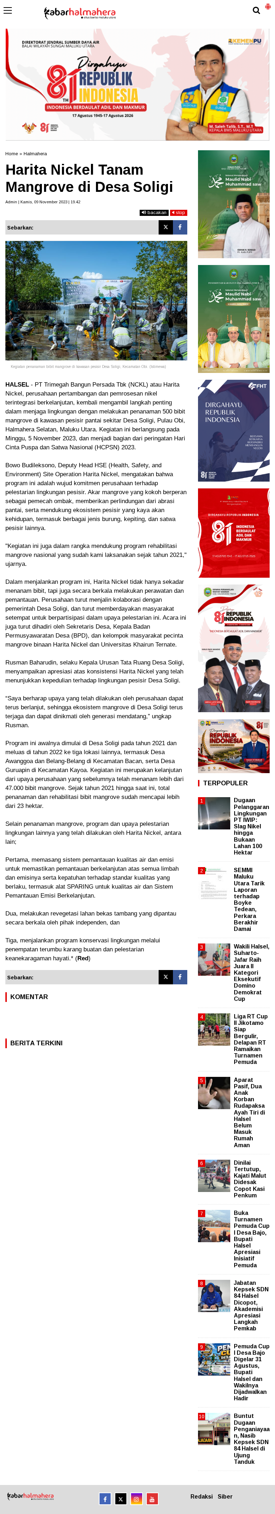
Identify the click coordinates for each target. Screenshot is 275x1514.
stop (179, 212)
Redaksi (201, 1497)
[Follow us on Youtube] (152, 1498)
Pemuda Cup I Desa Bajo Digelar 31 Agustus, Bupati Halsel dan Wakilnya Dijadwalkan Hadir (252, 1372)
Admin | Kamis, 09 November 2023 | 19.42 (42, 202)
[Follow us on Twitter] (121, 1498)
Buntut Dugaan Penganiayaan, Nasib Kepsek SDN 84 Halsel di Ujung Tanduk (252, 1439)
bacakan (156, 212)
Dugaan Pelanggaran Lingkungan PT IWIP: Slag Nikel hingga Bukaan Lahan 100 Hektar (251, 826)
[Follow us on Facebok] (105, 1498)
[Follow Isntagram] (136, 1498)
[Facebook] (180, 227)
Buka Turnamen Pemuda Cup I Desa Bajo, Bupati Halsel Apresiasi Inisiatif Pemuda (252, 1239)
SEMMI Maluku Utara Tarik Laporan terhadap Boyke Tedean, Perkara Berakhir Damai (249, 899)
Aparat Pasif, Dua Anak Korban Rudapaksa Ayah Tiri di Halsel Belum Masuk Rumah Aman (249, 1112)
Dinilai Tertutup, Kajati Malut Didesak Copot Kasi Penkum (250, 1179)
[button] (267, 3)
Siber (225, 1497)
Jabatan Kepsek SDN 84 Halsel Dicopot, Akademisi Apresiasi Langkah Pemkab (251, 1305)
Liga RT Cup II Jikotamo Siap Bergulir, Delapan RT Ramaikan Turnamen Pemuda (251, 1039)
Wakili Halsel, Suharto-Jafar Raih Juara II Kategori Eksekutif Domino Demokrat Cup (251, 972)
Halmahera (35, 153)
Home (11, 153)
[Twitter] (166, 227)
